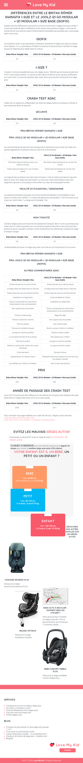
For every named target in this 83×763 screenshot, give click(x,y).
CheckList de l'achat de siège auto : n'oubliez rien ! (27, 736)
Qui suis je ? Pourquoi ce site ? (18, 708)
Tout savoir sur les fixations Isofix (20, 731)
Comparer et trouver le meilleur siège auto (23, 706)
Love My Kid (44, 4)
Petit (28, 500)
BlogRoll (9, 738)
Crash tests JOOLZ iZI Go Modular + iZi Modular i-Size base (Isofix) (29, 420)
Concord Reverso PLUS (17, 580)
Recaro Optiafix (27, 631)
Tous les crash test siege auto (18, 712)
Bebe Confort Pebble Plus (55, 670)
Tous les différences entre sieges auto (22, 710)
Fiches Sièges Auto (14, 715)
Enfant (48, 525)
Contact (67, 750)
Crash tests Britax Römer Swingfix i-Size (19, 418)
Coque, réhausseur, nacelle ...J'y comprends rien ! (26, 734)
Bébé (29, 477)
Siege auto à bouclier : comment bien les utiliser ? (55, 610)
